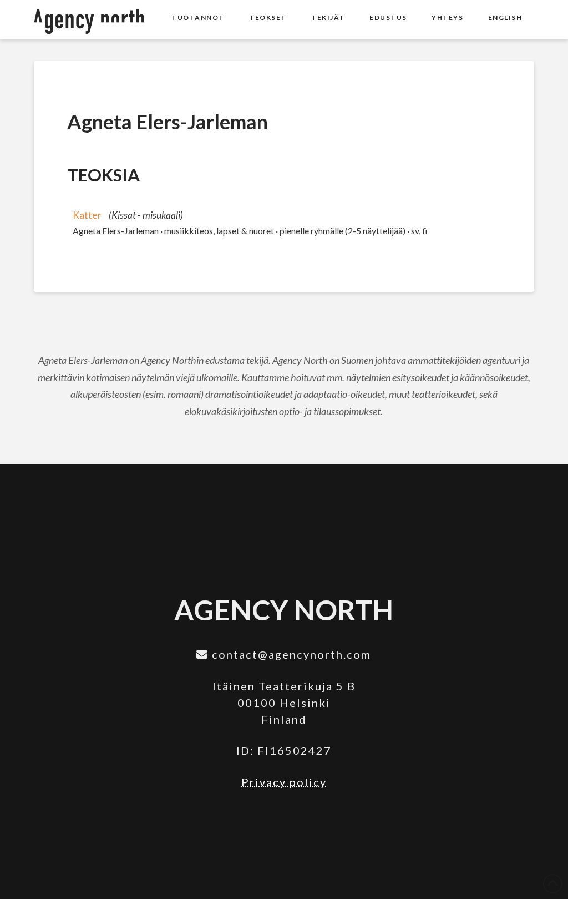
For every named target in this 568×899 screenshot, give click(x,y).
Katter (87, 215)
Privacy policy (284, 782)
